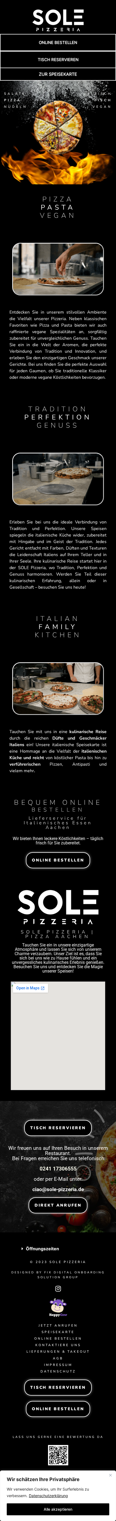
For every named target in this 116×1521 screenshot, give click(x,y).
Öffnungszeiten (42, 1248)
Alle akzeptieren (58, 1509)
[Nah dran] (110, 1475)
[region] (58, 1495)
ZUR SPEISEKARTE (58, 74)
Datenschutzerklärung (48, 1495)
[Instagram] (58, 1288)
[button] (58, 42)
